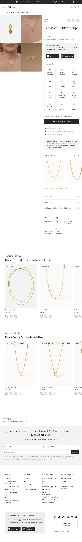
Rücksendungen (66, 478)
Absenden (75, 452)
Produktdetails (49, 196)
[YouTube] (67, 517)
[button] (71, 7)
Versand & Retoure (51, 202)
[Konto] (74, 7)
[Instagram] (55, 517)
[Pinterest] (76, 517)
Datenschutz (46, 484)
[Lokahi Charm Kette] (56, 363)
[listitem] (50, 72)
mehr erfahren (68, 131)
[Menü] (3, 6)
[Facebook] (63, 517)
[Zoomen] (10, 29)
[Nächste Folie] (78, 156)
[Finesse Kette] (56, 286)
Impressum (46, 489)
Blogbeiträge (9, 489)
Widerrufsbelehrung (49, 478)
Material (8, 484)
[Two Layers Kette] (21, 286)
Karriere (7, 495)
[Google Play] (28, 529)
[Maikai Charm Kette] (21, 363)
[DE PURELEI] (11, 7)
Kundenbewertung (30, 489)
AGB (43, 481)
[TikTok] (59, 517)
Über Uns (8, 478)
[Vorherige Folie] (74, 156)
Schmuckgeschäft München (11, 502)
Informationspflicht (49, 487)
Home (7, 12)
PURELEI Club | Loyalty (12, 487)
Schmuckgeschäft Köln (13, 498)
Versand (63, 481)
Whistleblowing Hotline (50, 497)
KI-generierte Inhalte (49, 500)
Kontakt (26, 478)
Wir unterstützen (11, 492)
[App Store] (14, 529)
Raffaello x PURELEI (11, 481)
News (25, 481)
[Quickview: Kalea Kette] (54, 171)
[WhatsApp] (72, 517)
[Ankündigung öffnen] (41, 2)
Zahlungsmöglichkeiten (53, 208)
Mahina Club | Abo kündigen (67, 488)
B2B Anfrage (28, 484)
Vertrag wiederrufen (67, 484)
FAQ (25, 487)
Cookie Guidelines (48, 503)
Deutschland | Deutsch (67, 524)
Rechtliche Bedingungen (46, 493)
